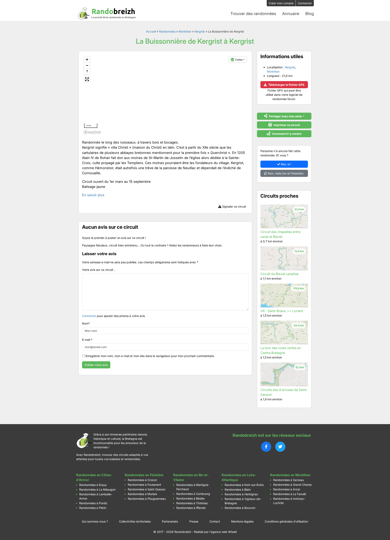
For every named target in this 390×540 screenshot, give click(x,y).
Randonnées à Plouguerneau (147, 498)
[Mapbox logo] (92, 132)
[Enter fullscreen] (87, 79)
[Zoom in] (87, 59)
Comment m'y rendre (286, 133)
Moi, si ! (285, 164)
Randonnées (167, 31)
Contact (214, 521)
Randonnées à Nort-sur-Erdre (244, 485)
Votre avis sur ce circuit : (98, 269)
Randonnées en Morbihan (290, 475)
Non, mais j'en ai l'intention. (285, 173)
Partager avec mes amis (285, 116)
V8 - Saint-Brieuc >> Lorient (281, 311)
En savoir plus (93, 195)
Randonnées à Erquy (93, 485)
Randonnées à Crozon (142, 480)
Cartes (239, 59)
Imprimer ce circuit (286, 125)
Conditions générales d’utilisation (286, 521)
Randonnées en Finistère (144, 475)
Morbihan (185, 31)
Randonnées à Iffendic (191, 508)
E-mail (87, 339)
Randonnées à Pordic (93, 503)
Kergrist (200, 31)
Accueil (151, 31)
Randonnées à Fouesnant (144, 484)
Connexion (305, 3)
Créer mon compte (281, 3)
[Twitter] (280, 447)
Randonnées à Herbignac (241, 494)
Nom (86, 323)
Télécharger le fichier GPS (286, 84)
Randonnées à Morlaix (142, 494)
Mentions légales (242, 521)
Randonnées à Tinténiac (192, 503)
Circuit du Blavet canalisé (279, 274)
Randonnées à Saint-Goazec (147, 489)
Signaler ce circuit (233, 206)
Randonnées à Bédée (190, 498)
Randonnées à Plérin (92, 508)
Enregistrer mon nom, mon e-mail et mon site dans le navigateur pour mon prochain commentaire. (150, 356)
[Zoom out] (87, 65)
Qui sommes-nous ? (95, 521)
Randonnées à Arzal (286, 489)
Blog (309, 13)
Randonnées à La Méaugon (97, 489)
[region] (165, 95)
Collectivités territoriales (135, 521)
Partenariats (170, 521)
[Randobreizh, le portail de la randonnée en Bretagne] (106, 13)
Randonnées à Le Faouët (289, 494)
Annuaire (290, 13)
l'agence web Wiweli (223, 531)
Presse (193, 521)
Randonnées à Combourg (193, 493)
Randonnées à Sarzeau (288, 480)
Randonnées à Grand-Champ (292, 484)
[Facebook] (266, 447)
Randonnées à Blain (238, 489)
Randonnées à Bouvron (240, 508)
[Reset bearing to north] (87, 71)
